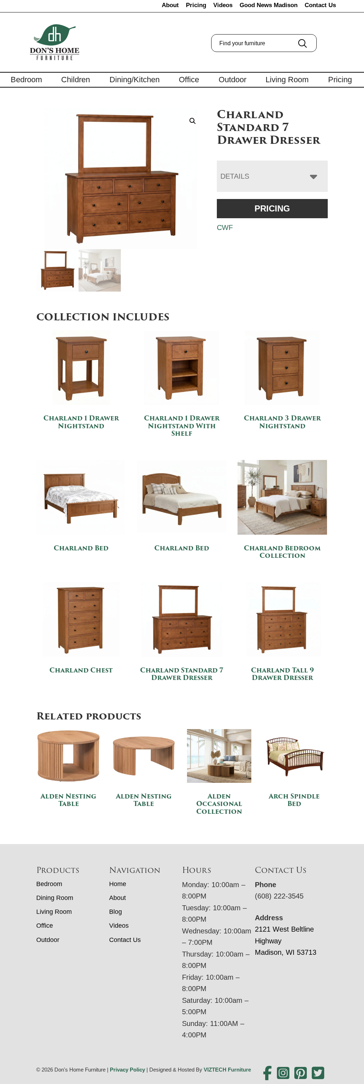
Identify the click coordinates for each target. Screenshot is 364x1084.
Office (189, 79)
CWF (225, 227)
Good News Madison (269, 5)
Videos (222, 5)
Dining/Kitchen (134, 79)
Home (117, 883)
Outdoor (232, 79)
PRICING (272, 208)
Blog (115, 911)
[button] (192, 121)
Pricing (196, 5)
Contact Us (320, 5)
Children (75, 79)
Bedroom (26, 79)
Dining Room (54, 897)
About (170, 5)
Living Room (287, 79)
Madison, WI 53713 (285, 952)
